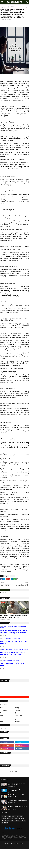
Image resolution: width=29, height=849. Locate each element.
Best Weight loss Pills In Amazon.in (17, 800)
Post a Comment (3, 595)
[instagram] (22, 745)
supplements (21, 818)
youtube (17, 844)
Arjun (3, 19)
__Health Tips (17, 712)
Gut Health (4, 816)
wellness (23, 820)
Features (2, 708)
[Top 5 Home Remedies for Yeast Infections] (9, 660)
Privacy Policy (17, 721)
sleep (12, 818)
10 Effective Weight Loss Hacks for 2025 (17, 807)
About (16, 719)
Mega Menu (17, 707)
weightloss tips (17, 820)
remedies (4, 818)
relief (21, 816)
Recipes (9, 816)
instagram (12, 844)
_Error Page (2, 713)
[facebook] (7, 742)
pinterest (21, 843)
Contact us (2, 721)
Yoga (13, 816)
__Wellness (2, 712)
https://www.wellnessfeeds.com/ (21, 847)
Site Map (2, 715)
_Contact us (17, 713)
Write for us (2, 717)
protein (17, 816)
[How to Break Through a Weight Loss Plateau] (10, 638)
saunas (8, 818)
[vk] (22, 748)
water (12, 820)
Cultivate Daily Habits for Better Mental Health (16, 795)
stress (16, 818)
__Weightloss (17, 710)
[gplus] (7, 745)
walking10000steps (5, 820)
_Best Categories (3, 710)
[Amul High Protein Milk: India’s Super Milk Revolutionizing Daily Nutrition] (14, 627)
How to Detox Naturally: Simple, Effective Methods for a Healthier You (13, 616)
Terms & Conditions (18, 715)
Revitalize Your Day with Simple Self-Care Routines (16, 783)
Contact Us (13, 843)
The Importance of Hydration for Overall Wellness (17, 789)
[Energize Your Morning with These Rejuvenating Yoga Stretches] (14, 649)
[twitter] (22, 742)
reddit (17, 843)
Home (1, 6)
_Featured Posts (18, 708)
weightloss (5, 6)
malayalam (7, 576)
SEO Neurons (8, 847)
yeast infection (5, 822)
